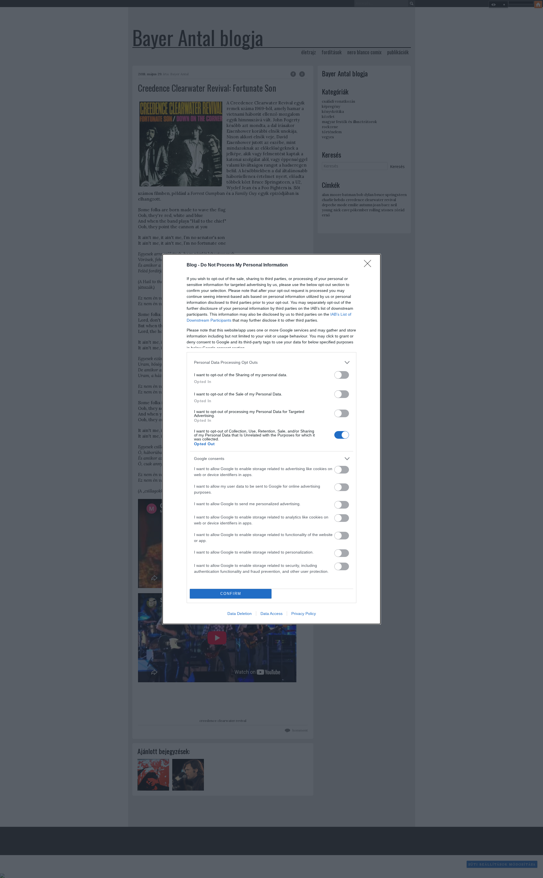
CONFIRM (230, 593)
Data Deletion (239, 613)
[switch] (341, 375)
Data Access (271, 613)
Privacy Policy (303, 613)
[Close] (369, 265)
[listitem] (271, 362)
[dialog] (271, 439)
